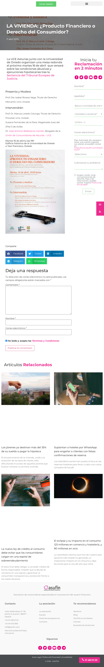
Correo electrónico (16, 328)
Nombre (10, 318)
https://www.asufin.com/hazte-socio (88, 149)
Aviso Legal (36, 657)
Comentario (12, 285)
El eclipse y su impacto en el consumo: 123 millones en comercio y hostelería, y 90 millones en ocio (78, 544)
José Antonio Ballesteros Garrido (26, 131)
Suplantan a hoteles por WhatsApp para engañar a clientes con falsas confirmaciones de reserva (75, 451)
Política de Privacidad (51, 657)
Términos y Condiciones (45, 341)
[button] (87, 3)
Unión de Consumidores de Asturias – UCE (28, 135)
